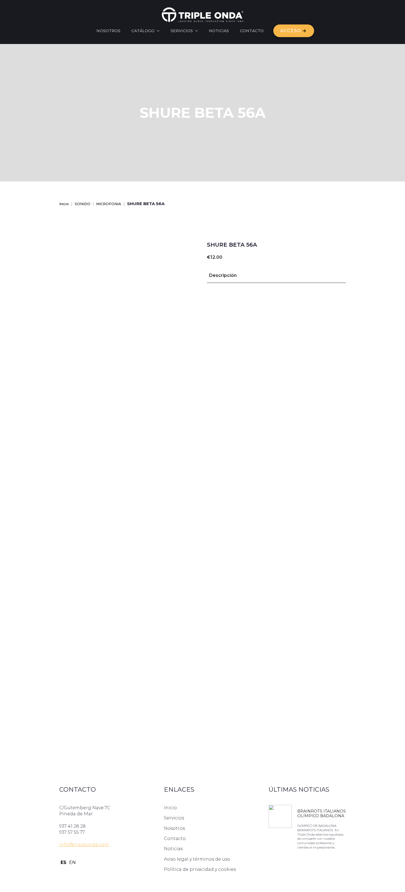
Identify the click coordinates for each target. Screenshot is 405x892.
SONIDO (82, 204)
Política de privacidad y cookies (200, 869)
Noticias (219, 30)
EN (72, 862)
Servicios (182, 30)
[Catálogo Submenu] (160, 30)
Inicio (64, 204)
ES (63, 862)
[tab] (223, 275)
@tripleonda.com (89, 844)
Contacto (252, 30)
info (64, 844)
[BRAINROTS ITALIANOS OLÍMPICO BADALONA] (280, 830)
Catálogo (143, 30)
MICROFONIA (108, 204)
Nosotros (108, 30)
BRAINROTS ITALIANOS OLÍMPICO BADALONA (321, 813)
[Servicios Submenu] (198, 30)
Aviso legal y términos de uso (197, 859)
